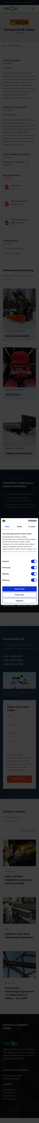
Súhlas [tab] (7, 526)
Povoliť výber (19, 595)
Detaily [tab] (19, 526)
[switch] (34, 567)
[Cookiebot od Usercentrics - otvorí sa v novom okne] (28, 521)
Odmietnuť (19, 600)
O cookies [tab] (32, 526)
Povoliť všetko (19, 589)
